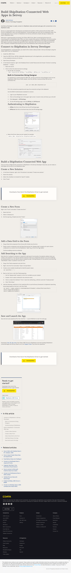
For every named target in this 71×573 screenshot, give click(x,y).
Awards (54, 522)
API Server (5, 524)
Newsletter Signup (7, 549)
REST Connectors (7, 526)
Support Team (28, 344)
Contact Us (55, 531)
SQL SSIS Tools (23, 520)
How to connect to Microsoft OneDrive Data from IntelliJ (11, 469)
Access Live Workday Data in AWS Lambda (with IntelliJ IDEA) (12, 485)
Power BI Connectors (7, 531)
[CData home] (4, 2)
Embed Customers (40, 522)
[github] (9, 504)
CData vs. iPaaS (39, 524)
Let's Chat (63, 3)
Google (21, 545)
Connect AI (22, 518)
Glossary (5, 552)
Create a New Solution (10, 431)
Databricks (22, 543)
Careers (54, 529)
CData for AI (48, 3)
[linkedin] (4, 504)
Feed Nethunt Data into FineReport (12, 459)
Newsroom (55, 520)
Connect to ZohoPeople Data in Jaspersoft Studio (11, 462)
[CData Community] (11, 504)
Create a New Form (10, 433)
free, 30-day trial (11, 342)
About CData (56, 516)
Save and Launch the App (11, 440)
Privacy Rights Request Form (26, 566)
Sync (21, 516)
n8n (20, 549)
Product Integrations (41, 518)
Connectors (38, 516)
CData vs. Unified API (41, 526)
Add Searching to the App (11, 438)
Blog (4, 545)
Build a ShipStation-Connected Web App (12, 428)
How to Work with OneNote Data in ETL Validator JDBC (12, 451)
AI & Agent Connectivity (41, 520)
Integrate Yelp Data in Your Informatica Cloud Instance (10, 466)
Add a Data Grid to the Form (12, 436)
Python (4, 522)
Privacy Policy (37, 564)
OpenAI (21, 552)
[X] (6, 504)
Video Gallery (6, 554)
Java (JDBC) (6, 518)
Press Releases (56, 518)
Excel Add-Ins (6, 529)
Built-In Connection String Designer (11, 422)
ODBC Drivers (6, 516)
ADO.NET (5, 520)
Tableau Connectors (7, 533)
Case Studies (6, 543)
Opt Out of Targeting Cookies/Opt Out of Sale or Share (57, 568)
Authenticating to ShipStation (12, 425)
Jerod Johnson (9, 20)
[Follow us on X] (53, 21)
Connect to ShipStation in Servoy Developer (12, 418)
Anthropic (22, 541)
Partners (55, 526)
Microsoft (22, 547)
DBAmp (21, 522)
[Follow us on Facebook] (51, 21)
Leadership (55, 524)
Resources (5, 547)
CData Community (7, 541)
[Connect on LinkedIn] (56, 21)
